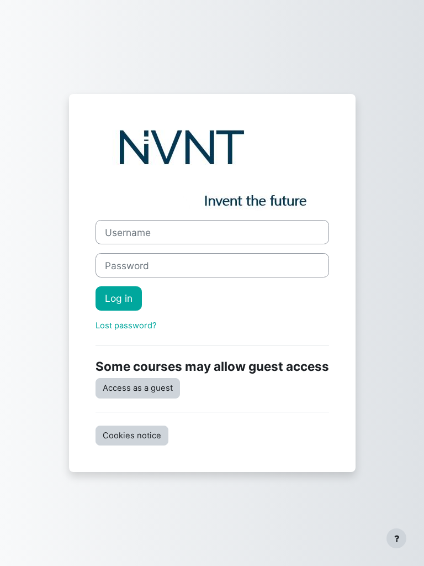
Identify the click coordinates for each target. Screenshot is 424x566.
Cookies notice (132, 436)
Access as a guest (138, 388)
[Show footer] (396, 538)
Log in (118, 298)
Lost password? (126, 326)
